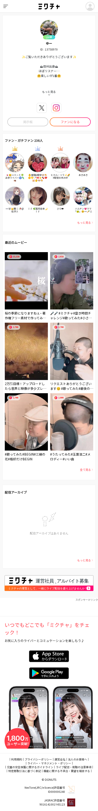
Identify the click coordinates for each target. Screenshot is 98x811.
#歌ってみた (71, 318)
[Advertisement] (49, 607)
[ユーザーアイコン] (90, 6)
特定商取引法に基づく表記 (24, 771)
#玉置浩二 (78, 454)
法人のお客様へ (77, 759)
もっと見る (84, 222)
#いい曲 (68, 459)
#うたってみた (60, 454)
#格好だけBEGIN (20, 459)
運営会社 (59, 759)
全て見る (85, 469)
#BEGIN (28, 454)
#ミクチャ (66, 313)
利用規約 (16, 759)
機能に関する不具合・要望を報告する (67, 771)
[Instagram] (56, 108)
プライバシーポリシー (38, 759)
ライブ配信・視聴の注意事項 (73, 767)
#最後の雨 (86, 388)
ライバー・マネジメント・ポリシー (49, 763)
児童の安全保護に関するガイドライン (30, 767)
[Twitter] (41, 108)
